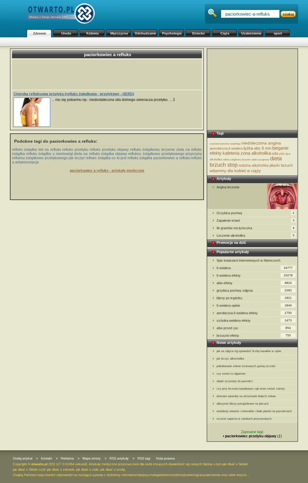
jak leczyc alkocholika (230, 358)
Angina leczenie (228, 187)
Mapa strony (91, 458)
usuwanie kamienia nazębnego (225, 143)
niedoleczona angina (261, 143)
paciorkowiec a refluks (171, 158)
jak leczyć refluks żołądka (89, 158)
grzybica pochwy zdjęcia (254, 290)
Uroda (66, 33)
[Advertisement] (132, 41)
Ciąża (224, 33)
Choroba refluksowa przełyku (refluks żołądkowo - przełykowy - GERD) (74, 94)
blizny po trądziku (254, 298)
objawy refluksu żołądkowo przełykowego (149, 154)
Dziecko (198, 33)
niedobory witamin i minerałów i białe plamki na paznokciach (254, 411)
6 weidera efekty (255, 275)
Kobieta (92, 33)
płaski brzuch (281, 165)
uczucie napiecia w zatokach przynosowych (244, 418)
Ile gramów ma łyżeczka (255, 228)
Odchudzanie (145, 33)
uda (275, 153)
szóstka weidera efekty (254, 320)
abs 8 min (262, 148)
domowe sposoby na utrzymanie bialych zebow (246, 396)
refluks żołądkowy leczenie (152, 149)
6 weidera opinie (254, 305)
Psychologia (172, 33)
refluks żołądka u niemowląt (49, 154)
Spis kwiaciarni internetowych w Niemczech (248, 260)
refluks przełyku (75, 149)
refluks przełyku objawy (109, 149)
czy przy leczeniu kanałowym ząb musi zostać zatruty (251, 388)
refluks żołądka (24, 149)
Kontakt (46, 458)
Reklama (67, 458)
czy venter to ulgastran (231, 373)
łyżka (248, 148)
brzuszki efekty (254, 335)
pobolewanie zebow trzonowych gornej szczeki (246, 366)
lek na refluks (49, 149)
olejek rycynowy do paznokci (235, 381)
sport (278, 33)
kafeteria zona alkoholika (247, 153)
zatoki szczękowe (260, 159)
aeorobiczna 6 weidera (226, 148)
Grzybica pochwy (255, 213)
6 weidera (255, 268)
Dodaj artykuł (22, 458)
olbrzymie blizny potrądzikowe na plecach (243, 403)
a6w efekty (254, 283)
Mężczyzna (119, 33)
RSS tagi (143, 458)
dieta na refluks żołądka (94, 154)
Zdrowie (39, 33)
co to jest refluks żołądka (132, 158)
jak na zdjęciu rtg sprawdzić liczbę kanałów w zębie (249, 351)
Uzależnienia (251, 33)
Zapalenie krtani (255, 220)
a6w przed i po (254, 328)
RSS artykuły (119, 458)
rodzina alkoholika (254, 165)
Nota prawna (165, 458)
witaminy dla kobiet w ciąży (235, 170)
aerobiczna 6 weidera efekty (254, 313)
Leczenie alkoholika (255, 235)
